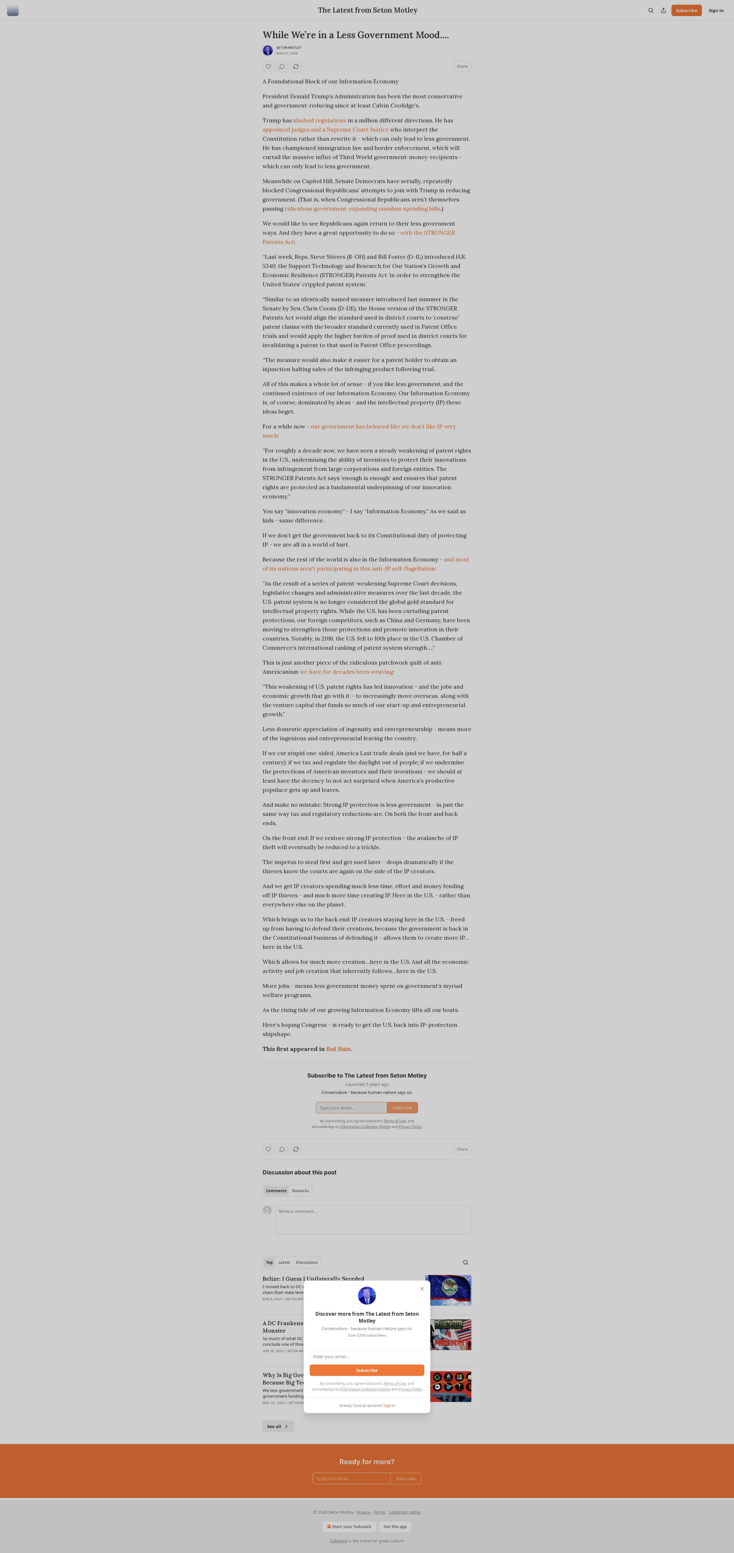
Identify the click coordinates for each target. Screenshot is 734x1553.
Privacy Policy (410, 1389)
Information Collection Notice (365, 1389)
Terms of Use (395, 1383)
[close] (422, 1288)
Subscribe (367, 1370)
